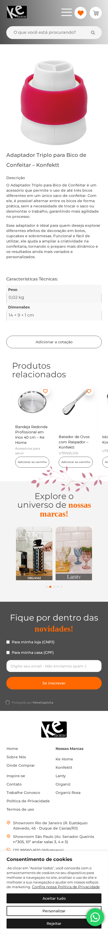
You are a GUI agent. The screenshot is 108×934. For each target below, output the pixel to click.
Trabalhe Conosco (23, 792)
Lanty (61, 775)
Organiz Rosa (68, 792)
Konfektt (64, 767)
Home (12, 748)
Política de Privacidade (28, 801)
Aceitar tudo (54, 898)
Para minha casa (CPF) (33, 652)
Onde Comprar (21, 765)
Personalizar (54, 911)
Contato (14, 784)
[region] (54, 892)
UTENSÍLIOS (68, 453)
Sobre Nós (16, 757)
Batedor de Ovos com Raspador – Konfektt (74, 442)
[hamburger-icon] (66, 13)
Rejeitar (54, 923)
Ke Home (64, 759)
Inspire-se (16, 775)
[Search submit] (92, 32)
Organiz (63, 784)
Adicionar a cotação (54, 342)
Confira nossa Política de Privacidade (66, 887)
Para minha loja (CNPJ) (33, 642)
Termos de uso (20, 809)
